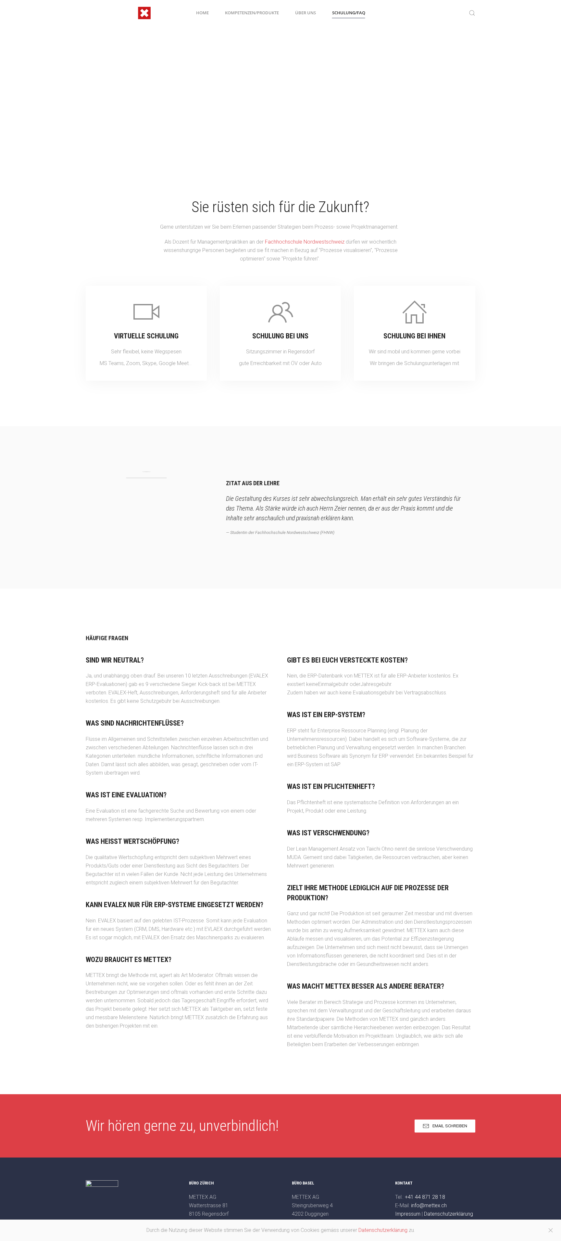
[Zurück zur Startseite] (118, 13)
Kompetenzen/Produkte (252, 13)
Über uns (305, 13)
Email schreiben (449, 1125)
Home (202, 13)
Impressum (407, 1214)
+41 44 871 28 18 (425, 1197)
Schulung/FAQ (348, 13)
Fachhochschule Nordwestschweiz (304, 242)
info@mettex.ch (429, 1205)
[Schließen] (550, 1230)
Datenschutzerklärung (448, 1214)
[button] (472, 13)
